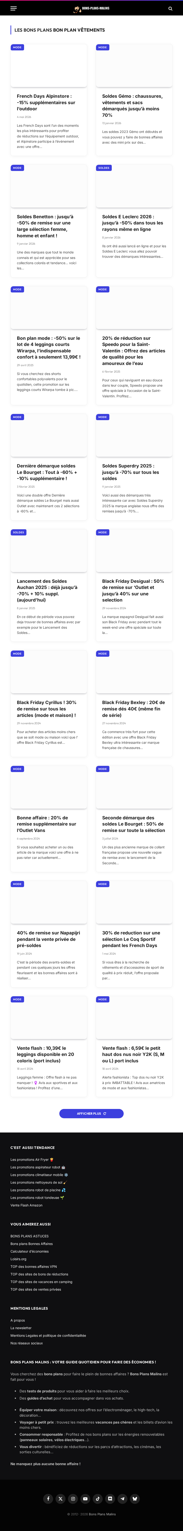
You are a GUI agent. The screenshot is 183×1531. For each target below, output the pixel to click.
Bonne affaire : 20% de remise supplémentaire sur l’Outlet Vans (46, 824)
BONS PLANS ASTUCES (29, 1236)
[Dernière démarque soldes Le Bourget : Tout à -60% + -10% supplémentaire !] (49, 435)
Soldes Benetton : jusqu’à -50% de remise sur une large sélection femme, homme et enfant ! (45, 226)
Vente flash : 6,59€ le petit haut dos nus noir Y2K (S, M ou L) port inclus (133, 1054)
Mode (17, 47)
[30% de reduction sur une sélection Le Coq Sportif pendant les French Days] (134, 902)
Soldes (103, 168)
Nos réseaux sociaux (26, 1343)
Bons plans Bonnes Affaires (31, 1244)
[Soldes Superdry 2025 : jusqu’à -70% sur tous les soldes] (134, 435)
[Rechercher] (170, 8)
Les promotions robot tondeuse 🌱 (37, 1198)
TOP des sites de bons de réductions (39, 1274)
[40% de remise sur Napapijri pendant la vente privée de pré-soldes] (49, 902)
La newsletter (20, 1328)
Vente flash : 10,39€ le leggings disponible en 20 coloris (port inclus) (45, 1054)
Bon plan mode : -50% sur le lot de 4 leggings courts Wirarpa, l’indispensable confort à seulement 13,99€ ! (49, 347)
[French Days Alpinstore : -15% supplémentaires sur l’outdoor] (49, 65)
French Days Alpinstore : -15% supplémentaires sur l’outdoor (46, 102)
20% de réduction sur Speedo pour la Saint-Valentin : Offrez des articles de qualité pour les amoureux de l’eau (133, 350)
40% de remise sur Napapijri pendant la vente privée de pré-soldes (48, 939)
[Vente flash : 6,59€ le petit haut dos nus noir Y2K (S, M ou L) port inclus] (134, 1017)
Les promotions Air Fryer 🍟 (32, 1159)
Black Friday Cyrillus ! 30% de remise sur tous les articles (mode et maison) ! (46, 709)
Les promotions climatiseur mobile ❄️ (39, 1175)
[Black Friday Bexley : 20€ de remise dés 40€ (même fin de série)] (134, 672)
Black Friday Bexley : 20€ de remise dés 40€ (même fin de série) (133, 709)
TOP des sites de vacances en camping (41, 1282)
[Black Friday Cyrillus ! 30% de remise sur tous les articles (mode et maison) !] (49, 672)
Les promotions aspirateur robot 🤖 (37, 1167)
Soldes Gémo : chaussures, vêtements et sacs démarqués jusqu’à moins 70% (132, 105)
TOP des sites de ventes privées (35, 1289)
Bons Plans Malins (102, 1514)
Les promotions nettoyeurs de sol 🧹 (38, 1182)
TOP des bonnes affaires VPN (33, 1266)
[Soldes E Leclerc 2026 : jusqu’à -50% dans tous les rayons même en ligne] (134, 186)
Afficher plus (89, 1113)
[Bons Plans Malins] (91, 8)
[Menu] (13, 8)
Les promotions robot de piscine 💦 (38, 1190)
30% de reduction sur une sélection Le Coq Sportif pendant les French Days (131, 939)
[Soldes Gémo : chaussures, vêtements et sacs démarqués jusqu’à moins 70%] (134, 65)
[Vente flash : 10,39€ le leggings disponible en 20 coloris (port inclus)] (49, 1017)
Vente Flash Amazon (26, 1205)
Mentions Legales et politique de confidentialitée (48, 1335)
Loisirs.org (18, 1259)
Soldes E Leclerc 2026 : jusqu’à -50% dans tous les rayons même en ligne (132, 223)
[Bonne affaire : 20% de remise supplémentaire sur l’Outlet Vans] (49, 787)
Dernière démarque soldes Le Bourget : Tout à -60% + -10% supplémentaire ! (47, 472)
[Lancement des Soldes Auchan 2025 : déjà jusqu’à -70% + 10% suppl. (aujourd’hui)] (49, 550)
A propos (17, 1320)
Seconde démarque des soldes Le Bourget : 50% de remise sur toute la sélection (133, 824)
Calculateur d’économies (29, 1251)
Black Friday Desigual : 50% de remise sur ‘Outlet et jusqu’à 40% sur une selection (133, 590)
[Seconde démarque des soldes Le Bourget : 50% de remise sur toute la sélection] (134, 787)
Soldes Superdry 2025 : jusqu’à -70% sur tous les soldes (130, 472)
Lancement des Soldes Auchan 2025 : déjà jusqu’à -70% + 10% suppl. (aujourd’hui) (47, 590)
